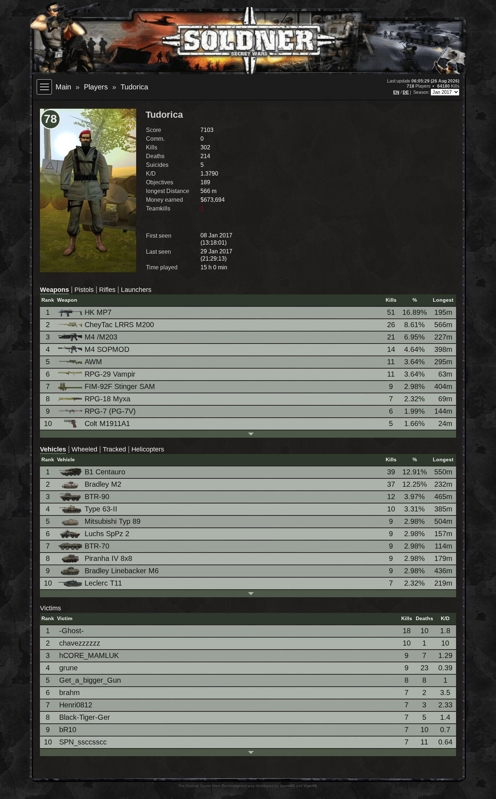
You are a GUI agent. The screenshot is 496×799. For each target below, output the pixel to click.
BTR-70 (97, 546)
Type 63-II (101, 509)
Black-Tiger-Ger (84, 717)
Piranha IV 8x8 (108, 558)
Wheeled (84, 449)
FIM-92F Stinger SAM (120, 386)
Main (63, 87)
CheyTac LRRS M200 (119, 325)
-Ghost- (71, 631)
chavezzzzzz (79, 643)
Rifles (107, 289)
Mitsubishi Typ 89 (113, 521)
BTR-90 (97, 497)
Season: (422, 92)
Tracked (114, 449)
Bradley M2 (103, 484)
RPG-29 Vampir (110, 374)
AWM (93, 362)
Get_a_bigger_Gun (90, 680)
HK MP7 (98, 312)
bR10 (67, 730)
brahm (69, 692)
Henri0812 (75, 705)
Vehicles (53, 449)
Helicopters (147, 449)
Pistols (84, 289)
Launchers (136, 289)
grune (68, 668)
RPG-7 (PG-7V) (110, 411)
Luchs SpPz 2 (107, 534)
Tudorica (134, 87)
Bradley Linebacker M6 (122, 571)
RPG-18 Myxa (107, 399)
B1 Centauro (105, 472)
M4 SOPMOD (107, 349)
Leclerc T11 (103, 583)
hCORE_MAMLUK (89, 655)
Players (96, 87)
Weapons (54, 289)
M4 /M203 (101, 337)
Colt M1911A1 (107, 423)
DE (406, 92)
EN (396, 92)
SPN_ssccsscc (83, 742)
